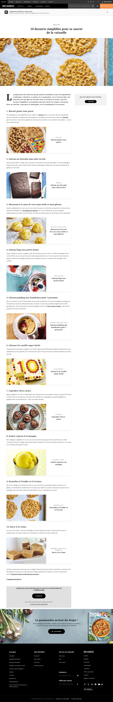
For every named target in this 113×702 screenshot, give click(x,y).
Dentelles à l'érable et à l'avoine (59, 508)
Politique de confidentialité (62, 699)
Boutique (11, 2)
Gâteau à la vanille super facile (59, 372)
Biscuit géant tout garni (58, 141)
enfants (65, 117)
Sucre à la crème (59, 552)
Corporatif (43, 2)
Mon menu (37, 662)
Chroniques (39, 6)
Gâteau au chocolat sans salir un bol (59, 186)
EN (98, 2)
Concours (11, 675)
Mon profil (36, 656)
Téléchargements (13, 681)
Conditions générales (76, 699)
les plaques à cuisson (30, 210)
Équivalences (12, 678)
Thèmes (29, 6)
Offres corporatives (89, 672)
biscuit (41, 115)
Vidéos (47, 6)
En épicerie (35, 2)
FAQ (60, 659)
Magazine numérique (89, 678)
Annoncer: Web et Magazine (16, 669)
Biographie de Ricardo (14, 659)
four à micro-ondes (54, 306)
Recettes (3, 2)
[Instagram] (92, 684)
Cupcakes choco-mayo (59, 418)
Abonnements (27, 2)
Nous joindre (62, 662)
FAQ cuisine (62, 656)
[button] (93, 6)
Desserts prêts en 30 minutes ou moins (25, 574)
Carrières (51, 2)
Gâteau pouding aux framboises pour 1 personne (58, 327)
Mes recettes (37, 659)
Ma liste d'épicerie (38, 665)
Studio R (11, 672)
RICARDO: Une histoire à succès (17, 665)
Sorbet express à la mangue (59, 463)
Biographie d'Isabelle (14, 662)
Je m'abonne (57, 631)
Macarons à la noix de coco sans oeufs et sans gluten (59, 231)
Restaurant (18, 2)
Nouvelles (11, 656)
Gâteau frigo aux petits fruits (59, 279)
